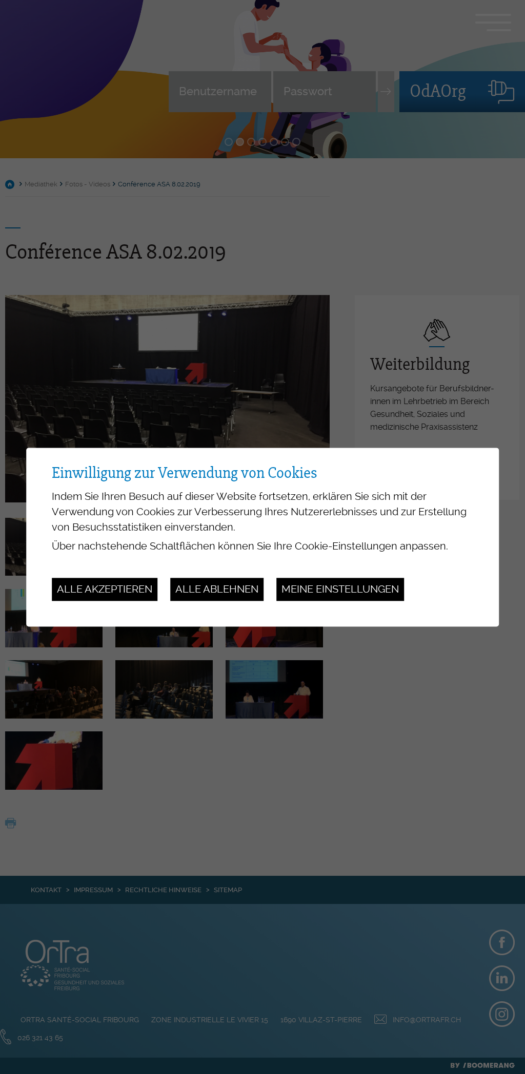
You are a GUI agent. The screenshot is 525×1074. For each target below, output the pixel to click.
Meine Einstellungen (340, 589)
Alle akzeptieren (104, 589)
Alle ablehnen (216, 589)
